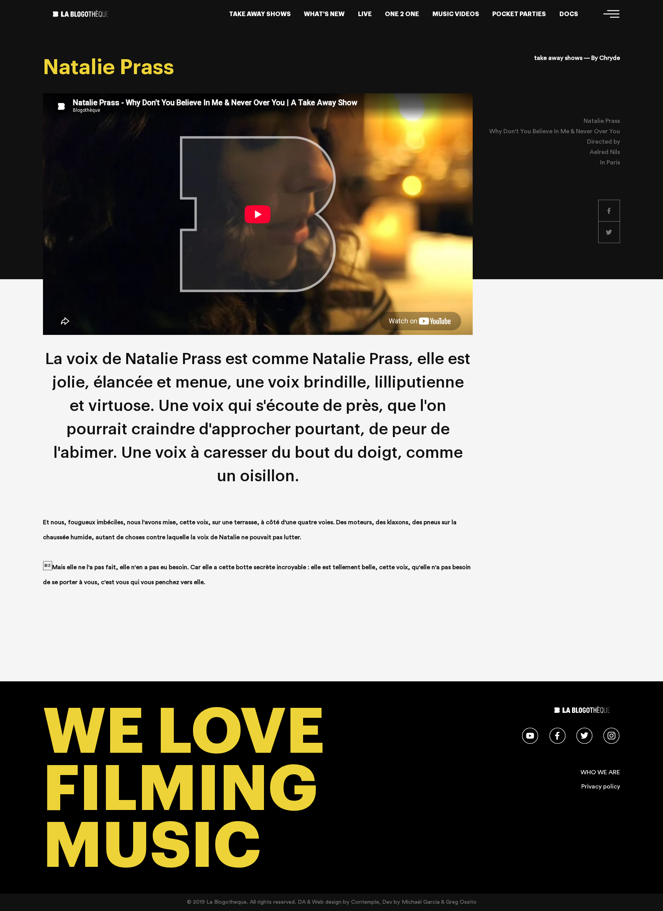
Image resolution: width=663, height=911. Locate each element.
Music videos (455, 14)
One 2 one (402, 14)
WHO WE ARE (600, 772)
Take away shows (260, 14)
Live (365, 14)
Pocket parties (519, 14)
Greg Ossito (461, 902)
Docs (568, 14)
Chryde (609, 58)
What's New (324, 14)
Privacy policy (600, 786)
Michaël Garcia (421, 902)
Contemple (365, 902)
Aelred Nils (605, 152)
